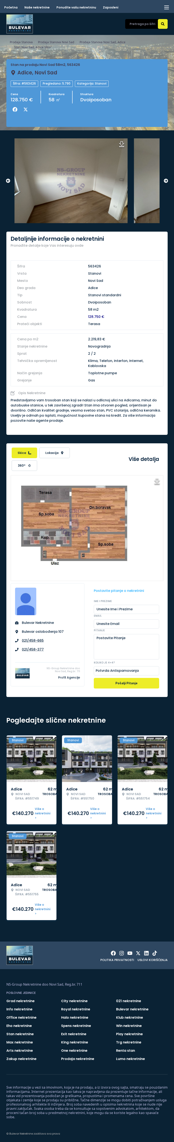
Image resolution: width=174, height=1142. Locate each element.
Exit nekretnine (73, 1034)
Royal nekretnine (75, 1009)
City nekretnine (74, 1001)
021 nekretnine (128, 1001)
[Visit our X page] (138, 953)
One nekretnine (74, 1050)
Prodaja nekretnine (77, 1058)
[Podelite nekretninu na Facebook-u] (16, 109)
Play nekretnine (129, 1034)
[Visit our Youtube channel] (129, 953)
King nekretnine (74, 1042)
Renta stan (125, 1050)
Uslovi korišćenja (153, 960)
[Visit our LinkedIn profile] (146, 953)
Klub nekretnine (129, 1017)
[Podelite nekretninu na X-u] (26, 109)
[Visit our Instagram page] (121, 953)
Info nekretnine (19, 1009)
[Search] (163, 24)
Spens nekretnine (76, 1025)
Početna (11, 7)
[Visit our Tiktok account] (154, 953)
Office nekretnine (21, 1017)
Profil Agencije (69, 677)
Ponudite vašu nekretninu (76, 7)
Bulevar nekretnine (132, 1009)
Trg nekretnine (128, 1042)
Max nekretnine (19, 1042)
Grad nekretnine (20, 1001)
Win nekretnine (129, 1025)
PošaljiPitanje (126, 683)
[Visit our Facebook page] (113, 953)
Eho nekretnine (19, 1025)
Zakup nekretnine (21, 1058)
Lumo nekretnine (130, 1058)
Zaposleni (110, 7)
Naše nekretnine (37, 7)
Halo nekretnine (74, 1017)
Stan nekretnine (20, 1034)
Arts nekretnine (19, 1050)
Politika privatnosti (117, 960)
